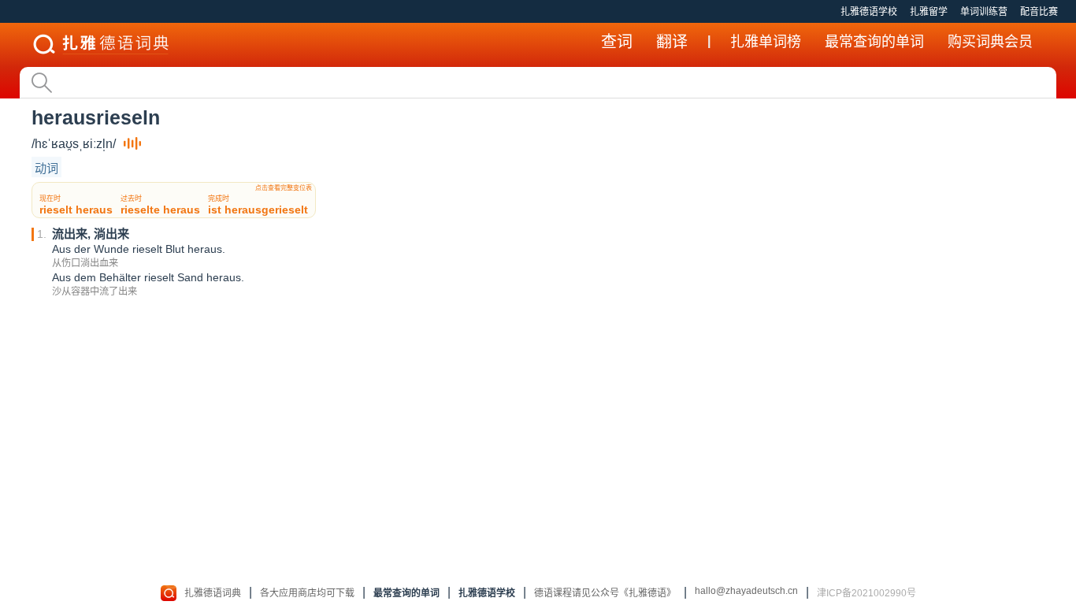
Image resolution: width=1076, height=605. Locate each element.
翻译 (672, 41)
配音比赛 (1039, 11)
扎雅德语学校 (868, 11)
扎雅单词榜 (765, 42)
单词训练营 (983, 11)
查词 (617, 41)
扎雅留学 (929, 11)
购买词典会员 (990, 42)
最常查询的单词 (874, 42)
